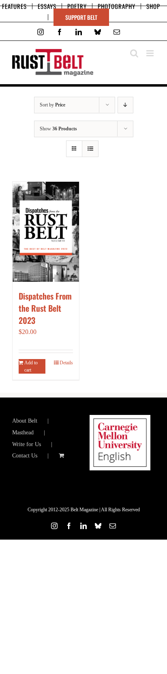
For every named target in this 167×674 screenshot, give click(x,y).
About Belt (24, 421)
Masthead (23, 432)
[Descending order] (125, 105)
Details (66, 363)
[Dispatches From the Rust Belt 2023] (46, 232)
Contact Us (24, 456)
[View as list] (90, 149)
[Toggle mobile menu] (150, 53)
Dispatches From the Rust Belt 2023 (45, 308)
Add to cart (31, 366)
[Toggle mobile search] (134, 53)
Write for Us (26, 444)
